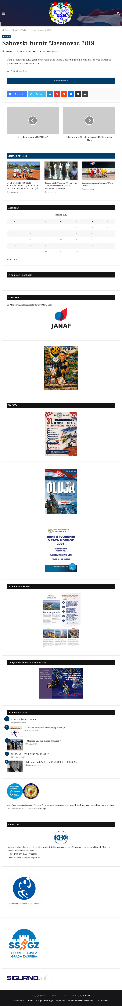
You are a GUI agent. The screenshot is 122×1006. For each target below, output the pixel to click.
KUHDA (86, 996)
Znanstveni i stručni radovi (80, 1000)
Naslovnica (18, 1000)
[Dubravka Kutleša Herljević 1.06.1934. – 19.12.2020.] (15, 766)
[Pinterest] (57, 94)
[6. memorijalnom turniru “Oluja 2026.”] (98, 171)
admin (7, 51)
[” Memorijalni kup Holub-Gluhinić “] (15, 744)
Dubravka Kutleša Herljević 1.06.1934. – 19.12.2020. (51, 762)
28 (46, 251)
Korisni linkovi (102, 1000)
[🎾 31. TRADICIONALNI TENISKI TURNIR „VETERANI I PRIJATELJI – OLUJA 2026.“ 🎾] (23, 171)
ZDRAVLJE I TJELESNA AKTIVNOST (30, 754)
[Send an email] (11, 51)
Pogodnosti (60, 1000)
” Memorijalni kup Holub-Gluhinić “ (43, 740)
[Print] (85, 94)
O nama (29, 1000)
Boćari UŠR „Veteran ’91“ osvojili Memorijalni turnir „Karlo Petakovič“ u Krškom (60, 186)
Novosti (16, 30)
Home (7, 30)
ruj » (15, 259)
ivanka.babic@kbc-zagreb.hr (27, 858)
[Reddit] (64, 94)
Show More (60, 80)
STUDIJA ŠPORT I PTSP (23, 719)
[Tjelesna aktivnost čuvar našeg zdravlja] (15, 731)
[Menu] (3, 14)
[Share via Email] (78, 94)
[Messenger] (71, 94)
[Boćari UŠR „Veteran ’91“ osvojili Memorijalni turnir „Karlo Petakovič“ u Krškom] (61, 171)
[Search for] (118, 14)
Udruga (38, 1000)
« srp (9, 259)
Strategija (48, 1000)
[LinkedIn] (50, 94)
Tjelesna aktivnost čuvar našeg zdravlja (45, 727)
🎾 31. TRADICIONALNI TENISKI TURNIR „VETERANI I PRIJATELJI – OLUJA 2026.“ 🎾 (23, 186)
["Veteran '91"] (61, 13)
